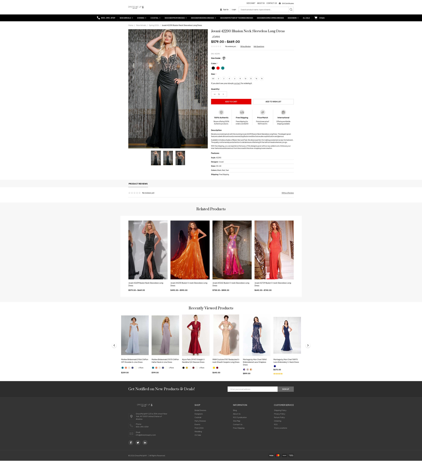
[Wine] (132, 367)
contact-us (271, 3)
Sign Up (285, 389)
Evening (140, 18)
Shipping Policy (280, 410)
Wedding (198, 431)
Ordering (277, 421)
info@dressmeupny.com (146, 435)
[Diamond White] (135, 367)
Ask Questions (259, 46)
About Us (261, 3)
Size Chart (251, 3)
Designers (292, 18)
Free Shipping (238, 428)
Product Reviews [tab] (138, 183)
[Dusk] (254, 367)
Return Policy (279, 417)
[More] (132, 18)
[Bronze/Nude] (190, 369)
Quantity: (215, 89)
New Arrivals (125, 18)
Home (130, 25)
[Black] (122, 367)
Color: (214, 63)
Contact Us (237, 424)
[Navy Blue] (213, 366)
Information (240, 405)
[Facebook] (130, 442)
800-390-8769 (142, 427)
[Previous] (114, 345)
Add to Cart (231, 101)
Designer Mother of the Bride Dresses (236, 18)
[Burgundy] (156, 367)
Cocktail (154, 18)
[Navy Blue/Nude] (183, 369)
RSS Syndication (240, 417)
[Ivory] (129, 367)
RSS (276, 424)
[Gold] (126, 367)
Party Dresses (200, 421)
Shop (197, 405)
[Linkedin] (145, 442)
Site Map (236, 421)
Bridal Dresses (200, 410)
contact (237, 83)
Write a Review (245, 46)
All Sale (306, 18)
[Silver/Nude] (186, 369)
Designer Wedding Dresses (202, 18)
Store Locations (280, 428)
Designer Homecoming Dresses (270, 18)
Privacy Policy (279, 414)
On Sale (198, 435)
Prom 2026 (199, 428)
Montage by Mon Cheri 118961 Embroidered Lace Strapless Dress (194, 362)
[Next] (308, 345)
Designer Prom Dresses (175, 18)
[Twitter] (137, 442)
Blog (235, 410)
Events (197, 424)
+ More (140, 368)
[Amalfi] (244, 367)
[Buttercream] (251, 367)
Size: (214, 74)
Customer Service (284, 405)
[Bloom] (247, 367)
